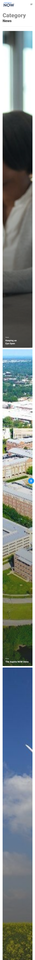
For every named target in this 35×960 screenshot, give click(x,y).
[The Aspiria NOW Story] (17, 507)
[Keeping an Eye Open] (17, 189)
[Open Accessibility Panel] (31, 481)
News (7, 337)
